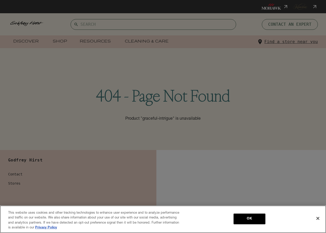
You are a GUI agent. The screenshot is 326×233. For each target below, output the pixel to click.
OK (249, 219)
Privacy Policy (46, 227)
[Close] (317, 218)
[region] (163, 219)
